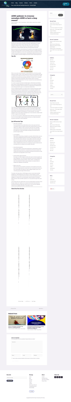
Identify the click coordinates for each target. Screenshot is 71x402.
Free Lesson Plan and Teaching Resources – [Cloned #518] (23, 5)
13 (29, 301)
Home (12, 2)
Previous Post (13, 308)
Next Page (33, 301)
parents (12, 23)
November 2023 (52, 66)
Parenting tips (52, 86)
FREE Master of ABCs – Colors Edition (18, 206)
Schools (26, 2)
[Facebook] (57, 377)
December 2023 (52, 64)
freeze (36, 22)
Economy (51, 83)
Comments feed (53, 181)
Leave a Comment (14, 22)
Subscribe (10, 380)
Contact (35, 2)
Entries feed (52, 179)
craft (51, 78)
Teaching (51, 88)
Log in (51, 177)
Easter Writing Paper (56, 44)
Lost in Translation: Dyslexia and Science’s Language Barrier (15, 327)
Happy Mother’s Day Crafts (54, 23)
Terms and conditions (45, 379)
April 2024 (51, 59)
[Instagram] (55, 377)
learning (39, 22)
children (30, 22)
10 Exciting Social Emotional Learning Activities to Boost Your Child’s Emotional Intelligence (35, 327)
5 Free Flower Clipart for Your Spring (56, 27)
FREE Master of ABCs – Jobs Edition (29, 258)
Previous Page (20, 301)
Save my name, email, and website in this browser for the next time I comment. (26, 358)
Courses (21, 2)
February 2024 (52, 61)
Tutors (30, 2)
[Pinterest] (59, 377)
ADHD (20, 22)
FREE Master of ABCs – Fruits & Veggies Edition (18, 262)
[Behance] (62, 377)
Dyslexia (18, 328)
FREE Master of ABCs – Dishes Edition (29, 207)
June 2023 (51, 67)
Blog (16, 2)
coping (33, 22)
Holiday (51, 85)
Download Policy (45, 378)
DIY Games (52, 80)
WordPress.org (52, 182)
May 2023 (51, 69)
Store (31, 391)
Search (51, 13)
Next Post (41, 308)
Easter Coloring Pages (57, 48)
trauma (15, 23)
